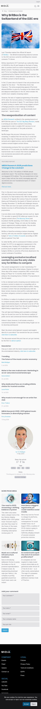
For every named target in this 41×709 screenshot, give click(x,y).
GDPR (22, 672)
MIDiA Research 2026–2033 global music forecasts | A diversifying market (19, 412)
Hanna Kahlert (6, 376)
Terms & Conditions (27, 668)
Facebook (5, 689)
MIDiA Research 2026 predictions (17, 166)
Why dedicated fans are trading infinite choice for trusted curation (19, 385)
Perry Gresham (6, 416)
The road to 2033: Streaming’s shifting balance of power (10, 507)
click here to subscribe (9, 335)
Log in (38, 1)
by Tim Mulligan (20, 452)
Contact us (5, 672)
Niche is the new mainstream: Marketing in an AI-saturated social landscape (20, 371)
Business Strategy (20, 477)
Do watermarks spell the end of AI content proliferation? (30, 554)
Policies (23, 660)
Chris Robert (9, 47)
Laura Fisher (5, 389)
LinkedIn (4, 682)
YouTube (4, 685)
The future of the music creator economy (19, 359)
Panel (3, 664)
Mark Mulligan (6, 362)
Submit (5, 630)
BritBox (13, 468)
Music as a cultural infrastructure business (9, 554)
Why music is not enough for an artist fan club (19, 398)
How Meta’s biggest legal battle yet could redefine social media (30, 508)
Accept (26, 704)
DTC (23, 468)
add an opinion (16, 341)
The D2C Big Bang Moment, (25, 121)
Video (27, 468)
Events (4, 660)
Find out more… (7, 187)
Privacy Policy (25, 664)
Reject (34, 704)
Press (22, 675)
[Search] (35, 7)
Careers (4, 668)
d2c (19, 468)
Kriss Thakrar (6, 403)
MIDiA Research (9, 119)
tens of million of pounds (17, 236)
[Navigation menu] (37, 6)
